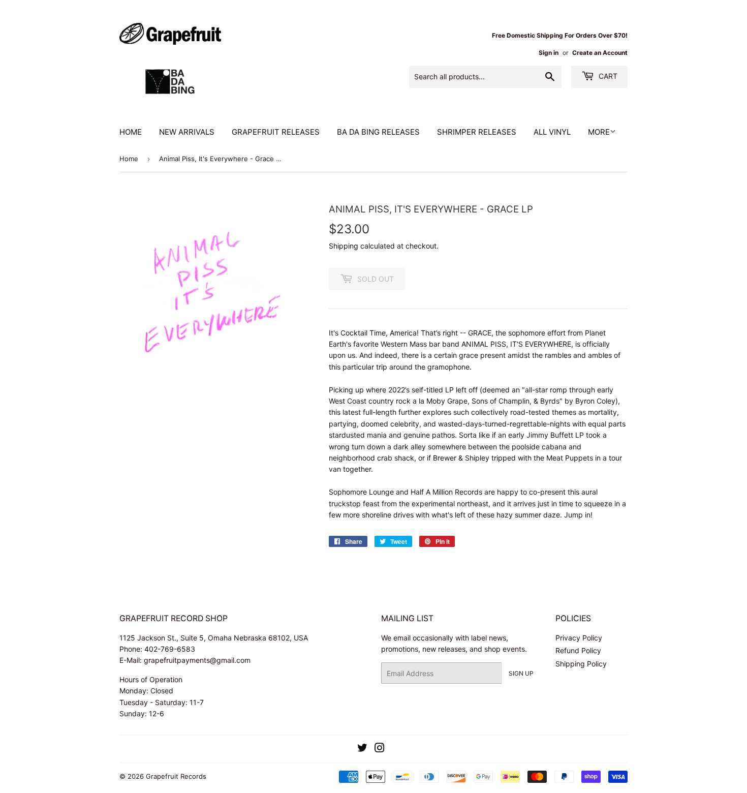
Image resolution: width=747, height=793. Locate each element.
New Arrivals (186, 132)
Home (130, 132)
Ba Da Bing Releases (378, 132)
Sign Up (521, 673)
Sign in (548, 52)
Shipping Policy (581, 663)
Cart (607, 76)
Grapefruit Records (176, 776)
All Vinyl (552, 132)
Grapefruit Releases (276, 132)
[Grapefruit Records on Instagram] (380, 749)
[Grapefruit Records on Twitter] (362, 749)
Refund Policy (578, 650)
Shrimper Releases (476, 132)
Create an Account (600, 52)
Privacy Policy (578, 637)
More (599, 132)
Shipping (343, 245)
